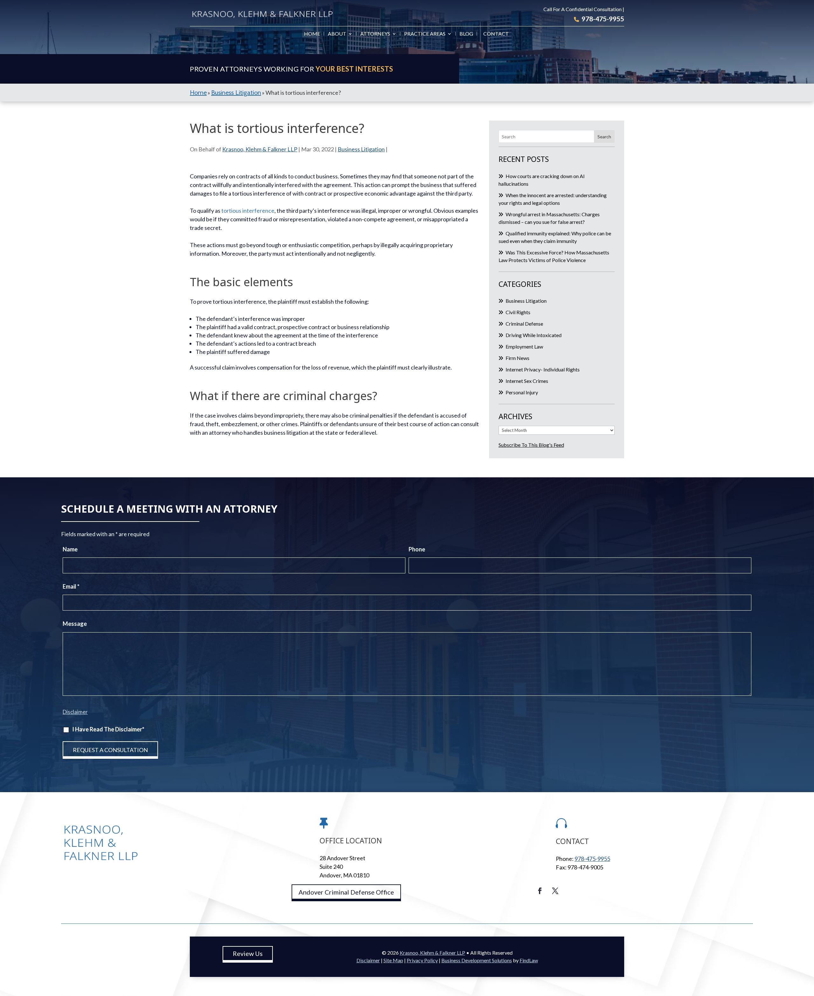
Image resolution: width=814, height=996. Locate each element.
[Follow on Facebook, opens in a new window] (540, 890)
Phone (417, 549)
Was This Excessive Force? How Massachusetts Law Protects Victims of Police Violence (554, 256)
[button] (807, 950)
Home (312, 34)
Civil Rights (518, 312)
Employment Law (524, 346)
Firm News (517, 358)
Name (70, 549)
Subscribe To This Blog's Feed (531, 445)
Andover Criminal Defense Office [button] (346, 892)
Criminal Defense (524, 324)
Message (75, 623)
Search (604, 136)
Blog (466, 34)
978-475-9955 (603, 19)
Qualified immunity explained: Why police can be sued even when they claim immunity (555, 237)
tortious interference (247, 210)
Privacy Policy (422, 960)
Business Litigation (361, 149)
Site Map (393, 960)
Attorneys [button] (375, 34)
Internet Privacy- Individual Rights (543, 369)
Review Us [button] (248, 953)
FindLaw (529, 960)
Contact (496, 34)
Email (71, 586)
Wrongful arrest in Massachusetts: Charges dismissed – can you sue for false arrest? (549, 218)
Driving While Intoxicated (534, 335)
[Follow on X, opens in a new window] (555, 890)
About (337, 34)
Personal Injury (522, 392)
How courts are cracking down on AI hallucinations (542, 180)
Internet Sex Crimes (527, 381)
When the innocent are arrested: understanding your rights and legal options (553, 199)
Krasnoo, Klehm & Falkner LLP (259, 149)
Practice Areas (424, 34)
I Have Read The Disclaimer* (108, 729)
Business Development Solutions (476, 960)
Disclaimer (75, 712)
